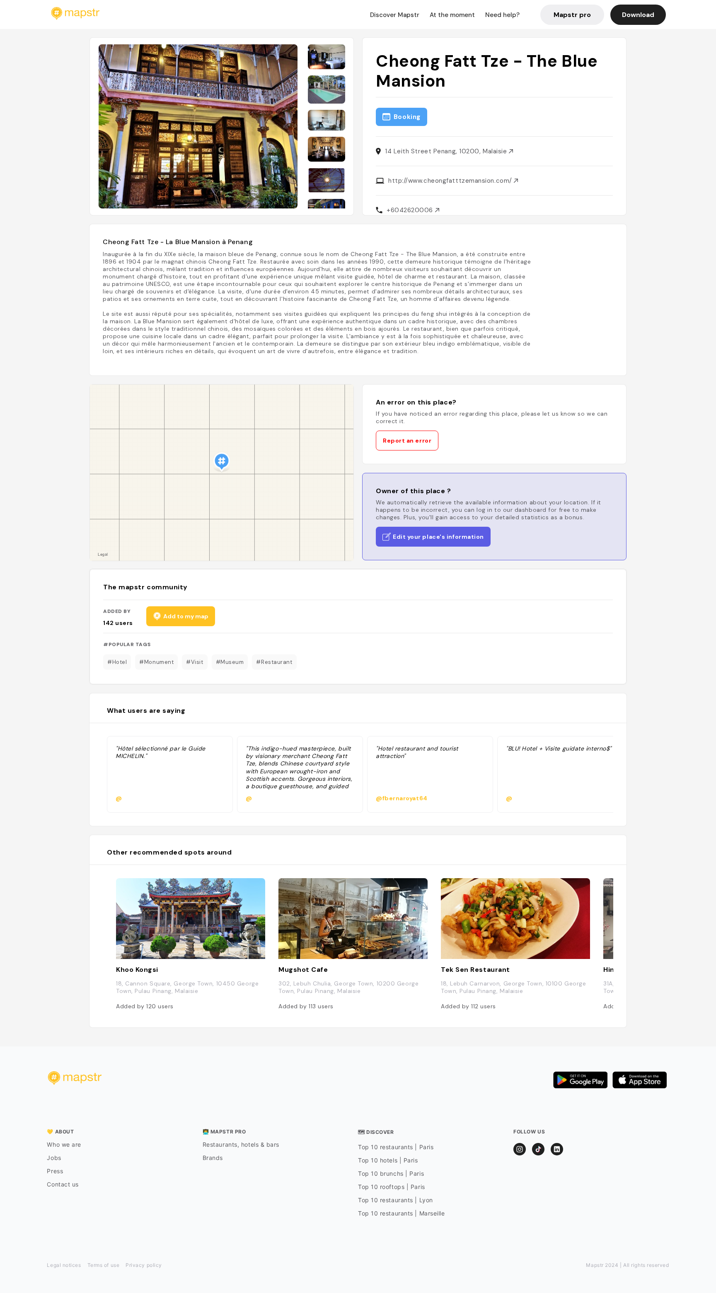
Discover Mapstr (394, 15)
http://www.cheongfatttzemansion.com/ (451, 181)
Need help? (502, 15)
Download (638, 14)
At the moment (452, 15)
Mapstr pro (572, 14)
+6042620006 (411, 210)
